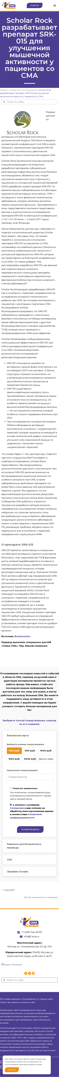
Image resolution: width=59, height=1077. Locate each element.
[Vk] (25, 973)
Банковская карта (18, 735)
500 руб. (30, 750)
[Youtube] (33, 973)
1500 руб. (14, 759)
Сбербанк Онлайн (17, 871)
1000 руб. (46, 750)
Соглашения (17, 808)
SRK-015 (27, 897)
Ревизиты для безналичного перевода (24, 846)
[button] (55, 5)
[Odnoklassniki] (29, 973)
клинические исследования (45, 897)
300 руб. (14, 750)
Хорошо (12, 1070)
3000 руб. (30, 759)
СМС (9, 859)
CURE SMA (7, 219)
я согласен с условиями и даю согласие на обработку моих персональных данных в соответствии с (31, 811)
